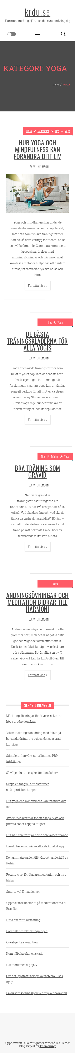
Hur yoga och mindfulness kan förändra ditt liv (37, 149)
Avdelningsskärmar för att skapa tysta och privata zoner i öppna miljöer (35, 821)
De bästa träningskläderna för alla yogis (37, 340)
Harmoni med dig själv (21, 965)
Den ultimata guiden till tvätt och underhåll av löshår (37, 860)
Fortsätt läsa (36, 286)
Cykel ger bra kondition (22, 942)
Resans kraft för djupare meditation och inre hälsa (36, 877)
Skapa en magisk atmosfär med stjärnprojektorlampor (27, 787)
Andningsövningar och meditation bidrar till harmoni (37, 602)
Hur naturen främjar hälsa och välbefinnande (37, 835)
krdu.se (37, 11)
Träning (55, 456)
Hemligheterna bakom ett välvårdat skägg (35, 846)
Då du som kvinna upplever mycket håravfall (36, 993)
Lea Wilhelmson (39, 166)
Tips (57, 131)
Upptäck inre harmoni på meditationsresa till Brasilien (36, 906)
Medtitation (43, 131)
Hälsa (29, 131)
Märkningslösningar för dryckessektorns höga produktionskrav (34, 718)
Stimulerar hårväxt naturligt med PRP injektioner (32, 758)
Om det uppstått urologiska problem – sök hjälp (34, 979)
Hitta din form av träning (23, 920)
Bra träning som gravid (37, 471)
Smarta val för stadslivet (23, 892)
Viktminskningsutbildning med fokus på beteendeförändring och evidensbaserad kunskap (33, 738)
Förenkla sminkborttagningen (27, 931)
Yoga (67, 131)
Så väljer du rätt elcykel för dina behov (32, 773)
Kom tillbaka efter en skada (24, 953)
